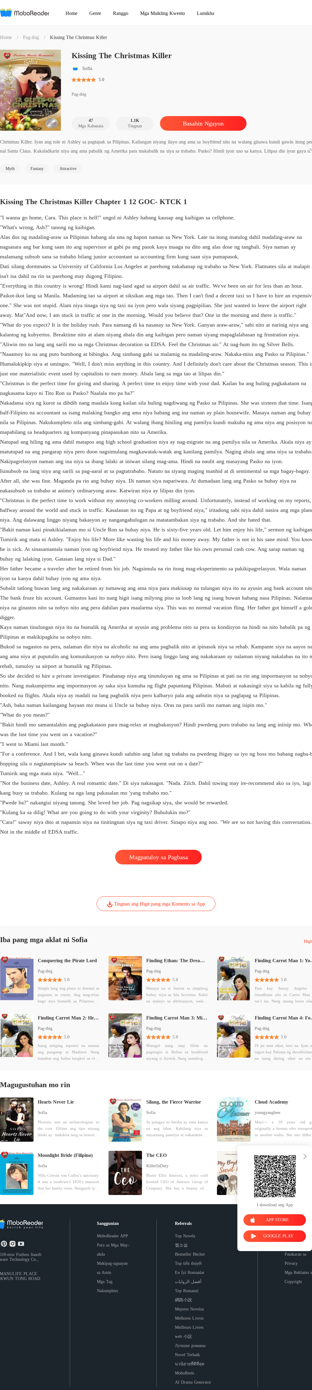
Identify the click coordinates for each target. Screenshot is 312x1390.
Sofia (42, 1112)
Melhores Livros (189, 1318)
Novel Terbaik (187, 1355)
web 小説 (183, 1336)
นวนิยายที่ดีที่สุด (189, 1364)
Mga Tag (104, 1281)
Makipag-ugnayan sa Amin (112, 1268)
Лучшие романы (190, 1345)
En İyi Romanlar (189, 1272)
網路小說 (183, 1300)
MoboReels (184, 1373)
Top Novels (185, 1236)
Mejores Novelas (189, 1309)
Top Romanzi (186, 1291)
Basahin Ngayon (203, 123)
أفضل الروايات (188, 1281)
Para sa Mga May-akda (113, 1250)
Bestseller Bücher (190, 1254)
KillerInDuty (157, 1166)
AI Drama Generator (193, 1382)
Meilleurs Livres (189, 1327)
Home (6, 37)
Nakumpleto (107, 1291)
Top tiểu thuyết (188, 1263)
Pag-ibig (31, 37)
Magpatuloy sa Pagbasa (158, 857)
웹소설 (181, 1245)
